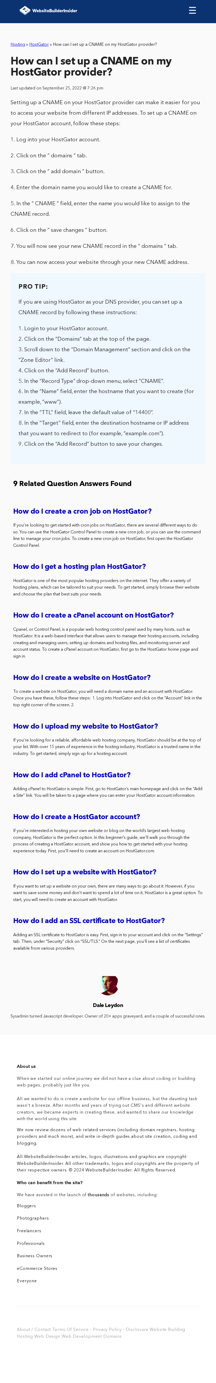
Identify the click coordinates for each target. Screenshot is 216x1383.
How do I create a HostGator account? (76, 817)
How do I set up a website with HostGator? (84, 872)
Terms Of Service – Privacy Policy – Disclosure (100, 1330)
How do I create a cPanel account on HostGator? (93, 615)
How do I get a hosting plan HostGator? (79, 567)
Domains (112, 1337)
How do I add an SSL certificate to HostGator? (89, 921)
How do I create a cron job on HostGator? (82, 511)
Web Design (47, 1337)
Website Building (167, 1330)
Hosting (18, 45)
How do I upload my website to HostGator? (85, 726)
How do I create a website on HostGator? (82, 678)
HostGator (39, 45)
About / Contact (34, 1330)
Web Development (82, 1337)
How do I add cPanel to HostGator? (71, 775)
